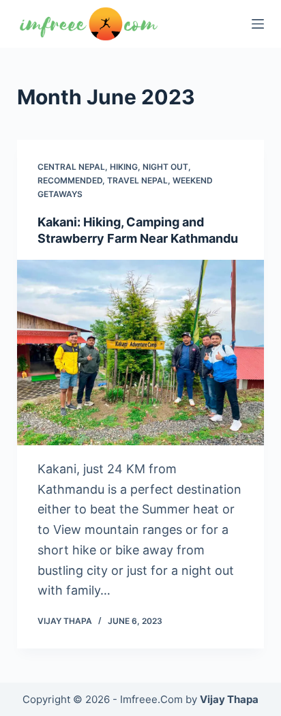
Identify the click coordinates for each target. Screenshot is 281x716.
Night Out (165, 167)
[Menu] (258, 24)
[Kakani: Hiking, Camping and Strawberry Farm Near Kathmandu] (141, 352)
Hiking (124, 167)
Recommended (70, 180)
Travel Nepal (137, 180)
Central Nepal (71, 167)
